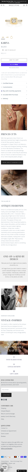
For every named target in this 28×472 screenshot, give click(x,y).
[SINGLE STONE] (14, 5)
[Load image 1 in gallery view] (14, 21)
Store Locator (5, 433)
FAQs (2, 419)
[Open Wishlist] (2, 470)
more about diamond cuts (12, 162)
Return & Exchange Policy (16, 461)
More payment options (14, 67)
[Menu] (1, 5)
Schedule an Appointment (8, 431)
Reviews (3, 436)
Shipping (3, 408)
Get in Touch (22, 470)
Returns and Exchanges (8, 414)
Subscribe (6, 395)
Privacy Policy (4, 463)
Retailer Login (12, 463)
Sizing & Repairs (5, 411)
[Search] (4, 5)
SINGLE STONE (8, 467)
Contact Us (4, 428)
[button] (4, 467)
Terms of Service (5, 461)
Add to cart (14, 60)
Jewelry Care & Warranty (8, 416)
